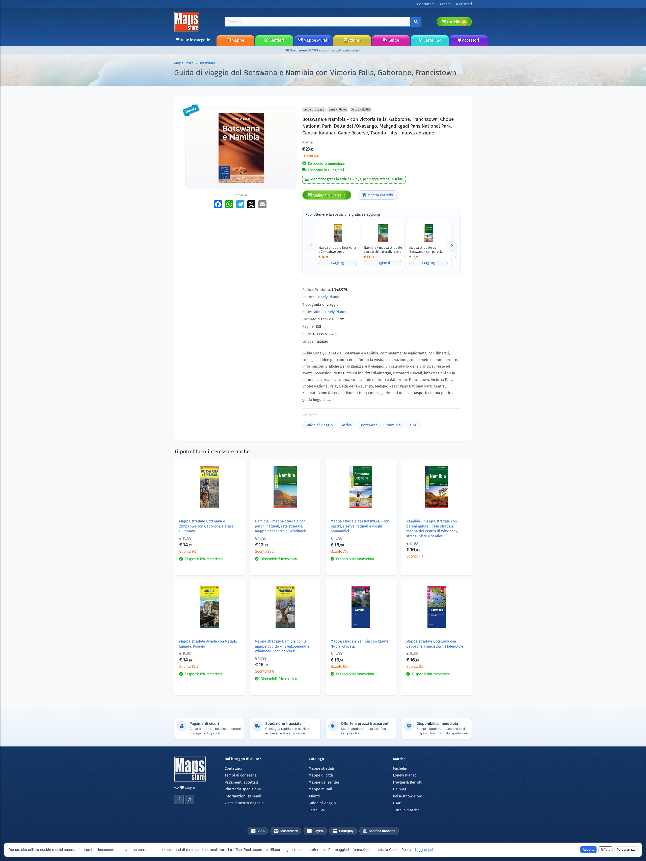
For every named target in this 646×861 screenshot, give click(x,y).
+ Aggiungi (337, 263)
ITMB (397, 803)
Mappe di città (321, 775)
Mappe (237, 40)
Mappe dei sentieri (324, 782)
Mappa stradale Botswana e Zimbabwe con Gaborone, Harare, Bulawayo (337, 250)
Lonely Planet (327, 297)
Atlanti (354, 40)
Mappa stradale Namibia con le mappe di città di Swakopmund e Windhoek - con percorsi (282, 646)
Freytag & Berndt (407, 782)
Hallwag (399, 789)
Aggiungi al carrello (329, 195)
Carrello (455, 22)
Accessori (470, 40)
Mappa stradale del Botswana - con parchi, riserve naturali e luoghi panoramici (426, 250)
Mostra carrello (379, 195)
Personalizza (626, 849)
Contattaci (233, 768)
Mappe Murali (316, 40)
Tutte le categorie (194, 40)
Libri (413, 425)
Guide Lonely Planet (329, 312)
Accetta (589, 849)
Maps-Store (184, 63)
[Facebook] (179, 799)
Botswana (207, 63)
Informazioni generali (243, 796)
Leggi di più (424, 850)
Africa (347, 425)
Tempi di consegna (241, 775)
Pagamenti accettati (241, 782)
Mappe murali (320, 789)
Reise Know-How (407, 796)
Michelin (400, 768)
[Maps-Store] (187, 21)
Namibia (394, 425)
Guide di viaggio (319, 425)
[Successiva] (452, 245)
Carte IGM (431, 40)
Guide (393, 40)
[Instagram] (189, 799)
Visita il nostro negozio (244, 803)
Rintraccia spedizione (243, 789)
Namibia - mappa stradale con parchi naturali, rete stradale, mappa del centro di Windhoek (383, 250)
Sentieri (276, 40)
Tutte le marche (406, 810)
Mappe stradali (321, 768)
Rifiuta (605, 849)
